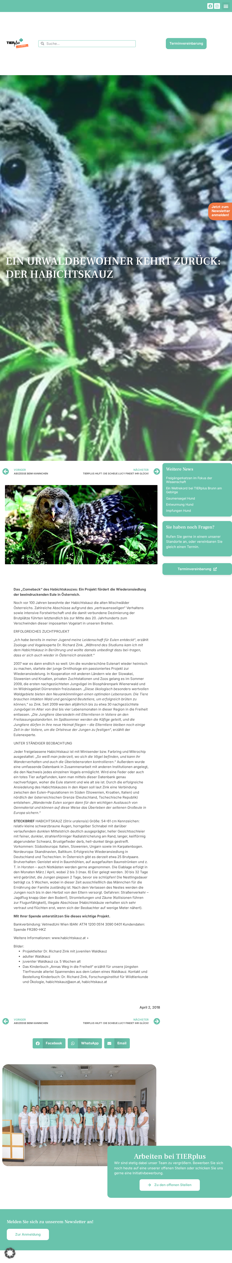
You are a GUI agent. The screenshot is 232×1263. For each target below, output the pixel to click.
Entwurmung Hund (179, 504)
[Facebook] (210, 6)
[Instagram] (217, 6)
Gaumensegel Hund (180, 498)
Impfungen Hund (178, 510)
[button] (226, 6)
